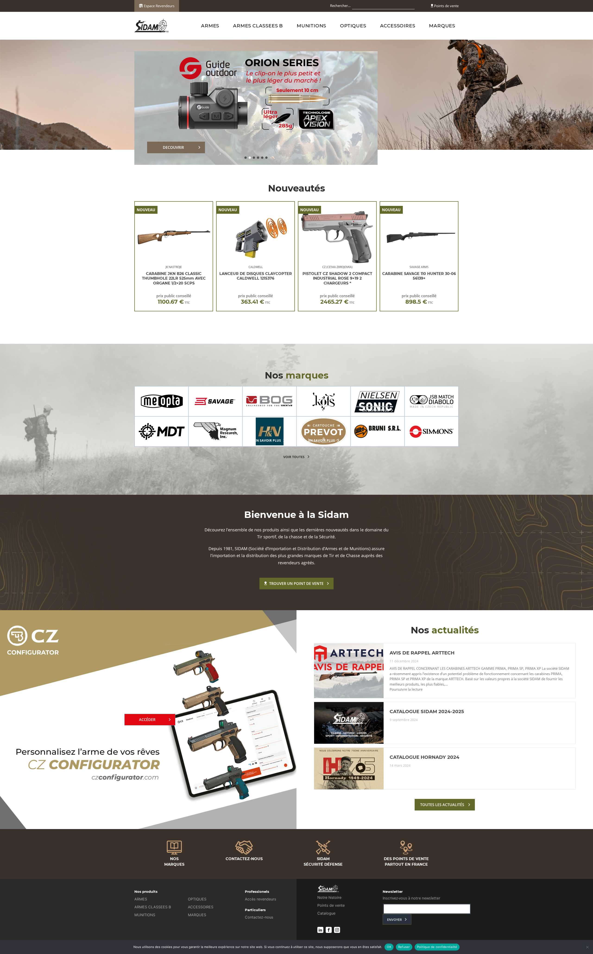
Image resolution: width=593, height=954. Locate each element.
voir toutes (294, 457)
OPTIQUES (353, 26)
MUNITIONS (311, 26)
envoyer (394, 919)
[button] (245, 157)
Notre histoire (329, 897)
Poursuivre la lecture (406, 689)
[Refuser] (587, 947)
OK (389, 947)
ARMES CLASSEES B (258, 26)
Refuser (404, 947)
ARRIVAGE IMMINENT (173, 147)
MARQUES (442, 26)
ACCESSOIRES (397, 26)
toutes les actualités (442, 804)
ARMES (210, 26)
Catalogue (326, 913)
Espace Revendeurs (158, 5)
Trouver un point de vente (296, 583)
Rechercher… (340, 5)
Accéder (147, 719)
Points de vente (446, 5)
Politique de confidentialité (437, 947)
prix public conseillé (173, 299)
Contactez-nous (259, 917)
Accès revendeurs (260, 899)
